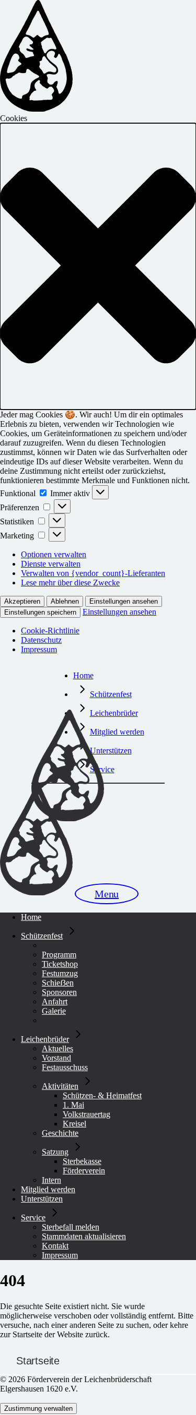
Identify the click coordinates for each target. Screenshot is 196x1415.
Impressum (39, 649)
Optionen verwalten (53, 554)
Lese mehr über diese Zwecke (70, 582)
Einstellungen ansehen (123, 601)
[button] (98, 266)
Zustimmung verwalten (38, 1408)
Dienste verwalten (50, 563)
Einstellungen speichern (40, 612)
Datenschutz (41, 639)
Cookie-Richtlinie (50, 630)
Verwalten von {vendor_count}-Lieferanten (93, 573)
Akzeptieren (22, 601)
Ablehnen (65, 601)
